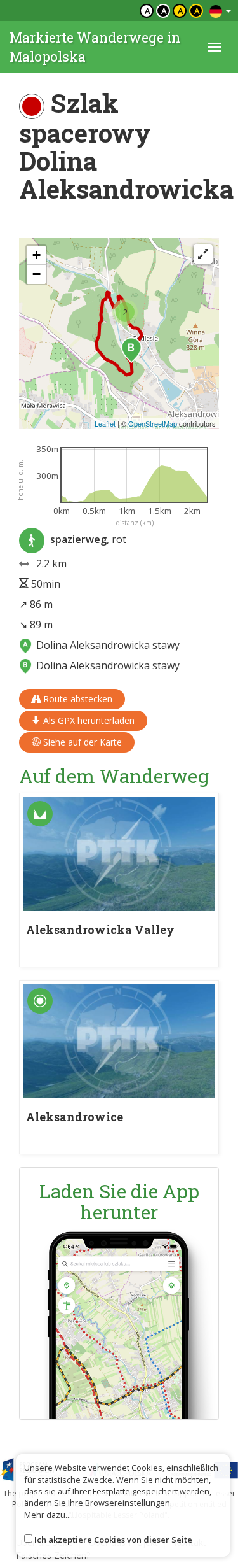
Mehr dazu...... (50, 1514)
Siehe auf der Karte (81, 742)
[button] (131, 350)
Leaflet (105, 423)
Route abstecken (76, 699)
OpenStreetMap (152, 423)
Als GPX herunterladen (88, 720)
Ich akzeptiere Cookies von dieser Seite (113, 1539)
